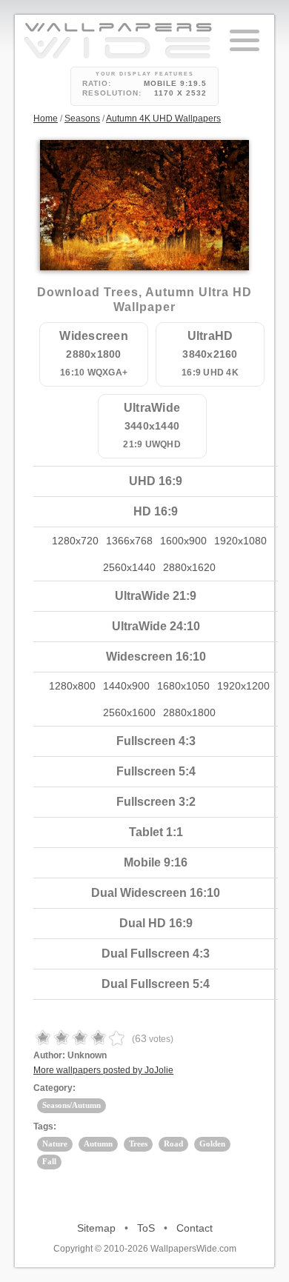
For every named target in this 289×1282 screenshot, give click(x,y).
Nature (54, 1143)
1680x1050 (183, 686)
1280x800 (72, 686)
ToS (146, 1228)
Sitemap (96, 1228)
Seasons (82, 118)
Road (173, 1143)
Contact (194, 1228)
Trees (138, 1143)
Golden (212, 1143)
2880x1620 (189, 567)
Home (45, 118)
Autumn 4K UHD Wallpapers (163, 118)
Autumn (98, 1143)
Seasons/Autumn (71, 1105)
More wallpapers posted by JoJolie (103, 1070)
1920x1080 (240, 541)
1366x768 (129, 541)
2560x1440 (129, 567)
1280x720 (75, 541)
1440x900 (126, 686)
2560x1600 (129, 712)
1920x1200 (243, 686)
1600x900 (183, 541)
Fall (49, 1161)
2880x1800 (189, 712)
